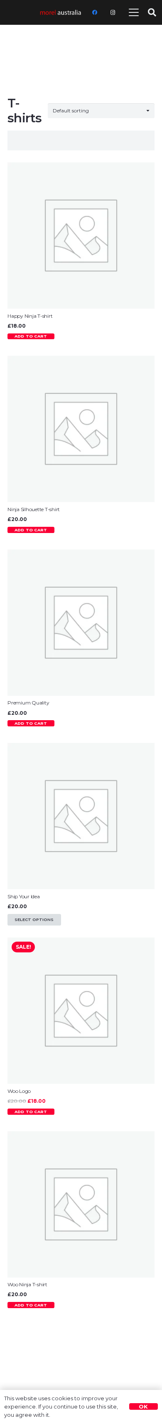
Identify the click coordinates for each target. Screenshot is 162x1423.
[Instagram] (113, 12)
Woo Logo (19, 1091)
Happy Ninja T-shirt (29, 316)
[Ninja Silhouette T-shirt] (81, 429)
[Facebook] (95, 12)
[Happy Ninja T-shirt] (81, 235)
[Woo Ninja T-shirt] (81, 1204)
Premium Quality (28, 703)
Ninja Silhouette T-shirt (33, 509)
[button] (134, 12)
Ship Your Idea (23, 896)
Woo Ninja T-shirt (27, 1284)
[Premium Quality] (81, 623)
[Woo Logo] (81, 1011)
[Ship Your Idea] (81, 816)
